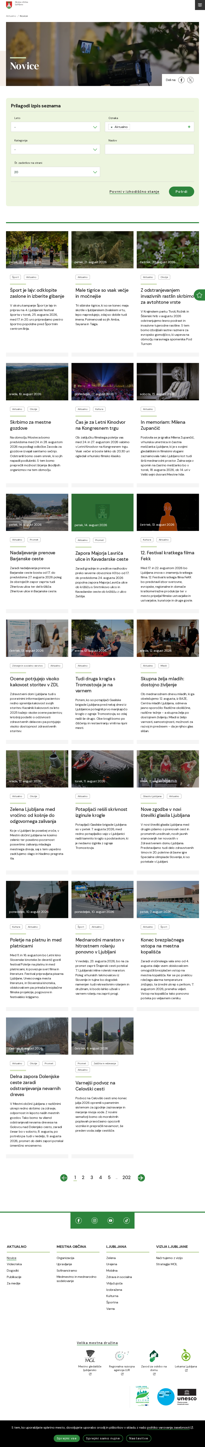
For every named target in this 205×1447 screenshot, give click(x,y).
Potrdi (182, 191)
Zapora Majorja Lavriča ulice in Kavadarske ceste (101, 556)
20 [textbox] (16, 172)
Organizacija (65, 1258)
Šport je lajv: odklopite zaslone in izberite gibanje (37, 293)
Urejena (111, 1264)
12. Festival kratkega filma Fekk (167, 556)
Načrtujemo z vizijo (169, 1258)
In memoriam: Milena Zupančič (163, 425)
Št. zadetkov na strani (28, 163)
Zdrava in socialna (119, 1277)
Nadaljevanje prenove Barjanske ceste (32, 556)
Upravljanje (64, 1264)
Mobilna (112, 1271)
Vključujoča (114, 1283)
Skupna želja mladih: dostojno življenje (162, 682)
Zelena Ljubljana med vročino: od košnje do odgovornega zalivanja (33, 815)
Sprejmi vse (67, 1438)
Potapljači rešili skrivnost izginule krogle (101, 812)
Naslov (113, 140)
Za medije (13, 1283)
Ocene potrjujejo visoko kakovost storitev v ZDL (34, 682)
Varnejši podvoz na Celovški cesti (95, 1086)
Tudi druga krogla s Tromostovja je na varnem (95, 685)
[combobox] (55, 127)
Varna (110, 1309)
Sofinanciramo (67, 1271)
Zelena (111, 1258)
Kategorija (20, 140)
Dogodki (13, 1271)
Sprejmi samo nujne (103, 1438)
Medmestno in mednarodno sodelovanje (76, 1279)
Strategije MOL (167, 1264)
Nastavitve (138, 1438)
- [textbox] (15, 127)
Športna (112, 1302)
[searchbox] (132, 126)
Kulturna (112, 1296)
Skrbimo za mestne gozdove (30, 425)
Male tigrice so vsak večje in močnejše (102, 293)
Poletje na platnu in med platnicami (36, 943)
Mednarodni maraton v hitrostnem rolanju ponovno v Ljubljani (99, 946)
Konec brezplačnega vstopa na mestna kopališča (162, 946)
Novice (11, 1258)
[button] (135, 191)
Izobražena (114, 1290)
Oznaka (113, 118)
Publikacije (14, 1277)
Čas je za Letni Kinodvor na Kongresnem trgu (100, 425)
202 (127, 1177)
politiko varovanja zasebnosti (168, 1427)
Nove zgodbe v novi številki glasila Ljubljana (165, 812)
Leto (17, 118)
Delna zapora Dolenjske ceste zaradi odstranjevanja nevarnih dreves (35, 1085)
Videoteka (14, 1264)
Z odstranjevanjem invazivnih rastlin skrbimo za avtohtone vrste (167, 296)
